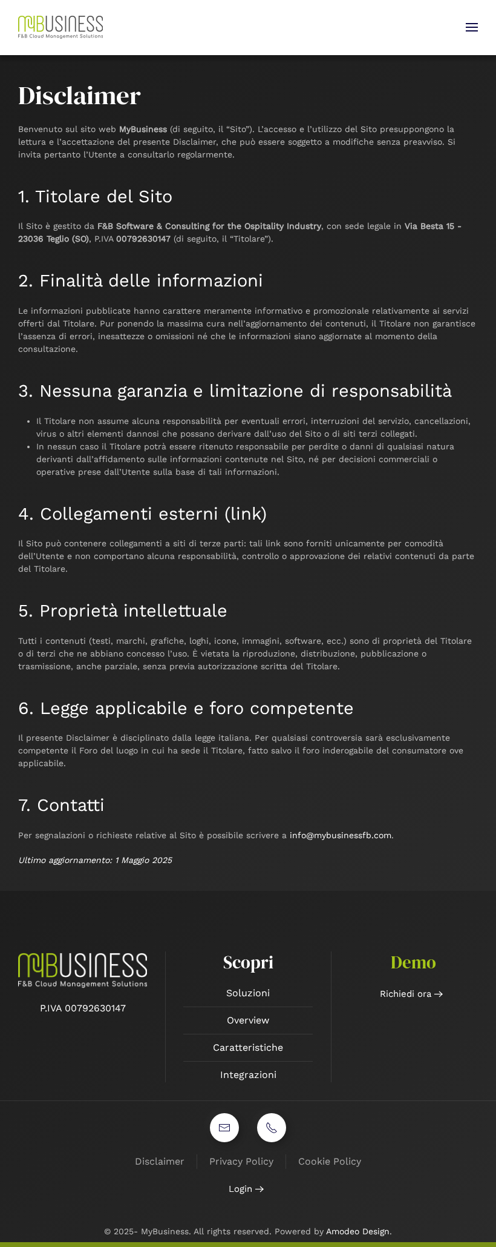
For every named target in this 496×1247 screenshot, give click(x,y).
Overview (248, 1020)
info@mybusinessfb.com (340, 835)
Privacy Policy (241, 1161)
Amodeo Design (358, 1231)
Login (240, 1188)
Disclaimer (159, 1161)
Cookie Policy (329, 1161)
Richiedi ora (405, 993)
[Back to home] (62, 27)
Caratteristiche (248, 1047)
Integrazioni (248, 1074)
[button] (472, 27)
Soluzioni (248, 993)
